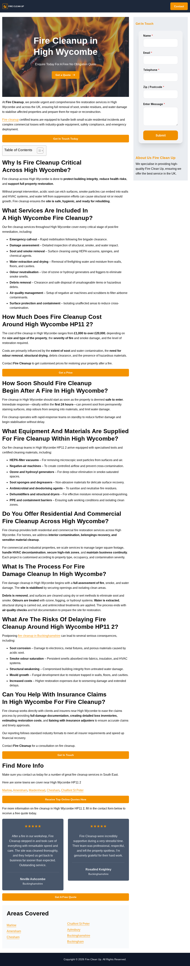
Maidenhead (37, 790)
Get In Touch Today (65, 138)
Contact (179, 6)
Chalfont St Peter (72, 790)
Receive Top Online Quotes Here (65, 799)
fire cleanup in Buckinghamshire (39, 635)
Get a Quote (63, 74)
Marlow (7, 790)
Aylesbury (73, 929)
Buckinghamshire (78, 935)
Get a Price (66, 372)
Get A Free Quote (65, 897)
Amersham (20, 790)
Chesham (53, 790)
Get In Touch (66, 755)
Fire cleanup (10, 119)
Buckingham (75, 941)
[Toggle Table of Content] (38, 150)
